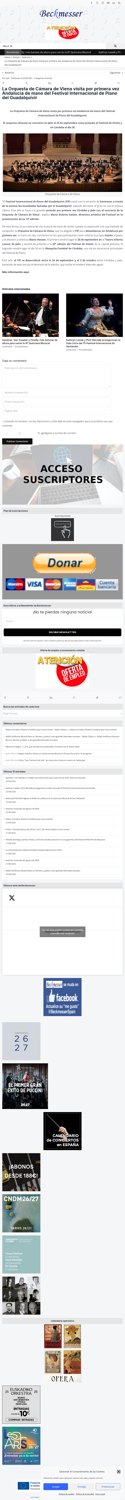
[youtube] (108, 3)
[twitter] (97, 3)
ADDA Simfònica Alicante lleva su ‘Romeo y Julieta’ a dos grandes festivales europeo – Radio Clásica (50, 736)
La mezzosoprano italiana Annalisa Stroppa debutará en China (34, 850)
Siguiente (115, 72)
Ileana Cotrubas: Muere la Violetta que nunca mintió (93, 729)
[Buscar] (115, 46)
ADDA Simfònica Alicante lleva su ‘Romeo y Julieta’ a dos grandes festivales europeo (43, 870)
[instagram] (103, 3)
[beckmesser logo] (61, 7)
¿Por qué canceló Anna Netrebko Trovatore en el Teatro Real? (52, 746)
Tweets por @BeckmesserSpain (62, 932)
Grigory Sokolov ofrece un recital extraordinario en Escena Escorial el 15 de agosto (55, 753)
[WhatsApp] (74, 697)
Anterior (9, 72)
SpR (7, 78)
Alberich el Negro (13, 746)
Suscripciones (63, 516)
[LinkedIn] (51, 697)
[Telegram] (97, 697)
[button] (118, 1471)
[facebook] (92, 3)
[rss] (119, 3)
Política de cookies (66, 1494)
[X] (28, 697)
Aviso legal (34, 1497)
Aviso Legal (100, 1494)
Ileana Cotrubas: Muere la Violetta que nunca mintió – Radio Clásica (36, 729)
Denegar (82, 1486)
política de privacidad (67, 640)
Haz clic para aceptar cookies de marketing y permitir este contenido (62, 932)
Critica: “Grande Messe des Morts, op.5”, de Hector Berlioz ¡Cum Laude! (37, 829)
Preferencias (108, 1486)
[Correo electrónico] (120, 697)
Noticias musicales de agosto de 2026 (22, 808)
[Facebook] (5, 697)
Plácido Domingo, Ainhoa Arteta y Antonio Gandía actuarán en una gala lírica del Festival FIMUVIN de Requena (55, 839)
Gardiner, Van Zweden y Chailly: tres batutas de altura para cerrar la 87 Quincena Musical (45, 777)
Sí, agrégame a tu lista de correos (56, 433)
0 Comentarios (21, 346)
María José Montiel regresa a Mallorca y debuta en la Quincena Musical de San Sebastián (45, 798)
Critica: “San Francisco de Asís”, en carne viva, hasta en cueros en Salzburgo (51, 760)
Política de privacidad (85, 1494)
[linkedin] (113, 3)
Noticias (48, 78)
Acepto (55, 1486)
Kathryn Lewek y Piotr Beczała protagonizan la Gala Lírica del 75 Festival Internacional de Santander (50, 788)
